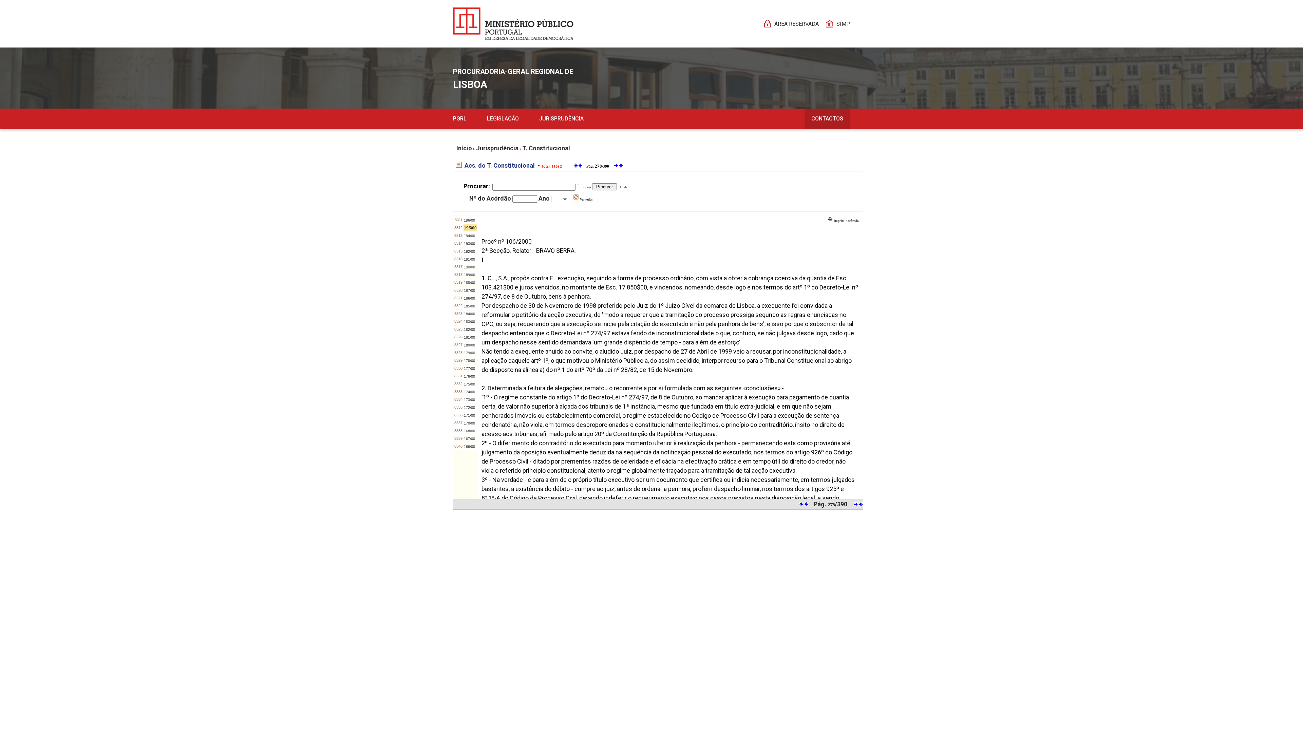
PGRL (460, 118)
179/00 (469, 353)
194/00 (469, 236)
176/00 (469, 376)
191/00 (469, 259)
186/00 (469, 298)
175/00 (469, 384)
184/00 (469, 314)
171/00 (469, 415)
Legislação (503, 118)
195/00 (470, 228)
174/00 (469, 392)
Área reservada (796, 24)
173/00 (469, 400)
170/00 (469, 423)
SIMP (843, 24)
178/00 (469, 361)
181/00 (469, 337)
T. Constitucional (546, 148)
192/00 (469, 251)
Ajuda (622, 187)
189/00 (469, 275)
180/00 (469, 345)
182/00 (469, 329)
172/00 (469, 408)
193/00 (469, 244)
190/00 (469, 267)
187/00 (469, 290)
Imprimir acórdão (846, 221)
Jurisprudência (561, 118)
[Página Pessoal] (513, 23)
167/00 (469, 439)
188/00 (469, 283)
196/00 (469, 220)
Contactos (827, 118)
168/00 (469, 431)
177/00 (469, 368)
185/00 (469, 306)
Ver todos (586, 199)
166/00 (469, 447)
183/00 (469, 322)
